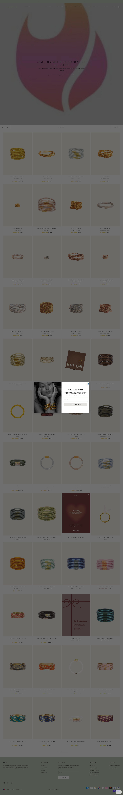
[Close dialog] (87, 384)
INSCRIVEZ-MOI (75, 404)
